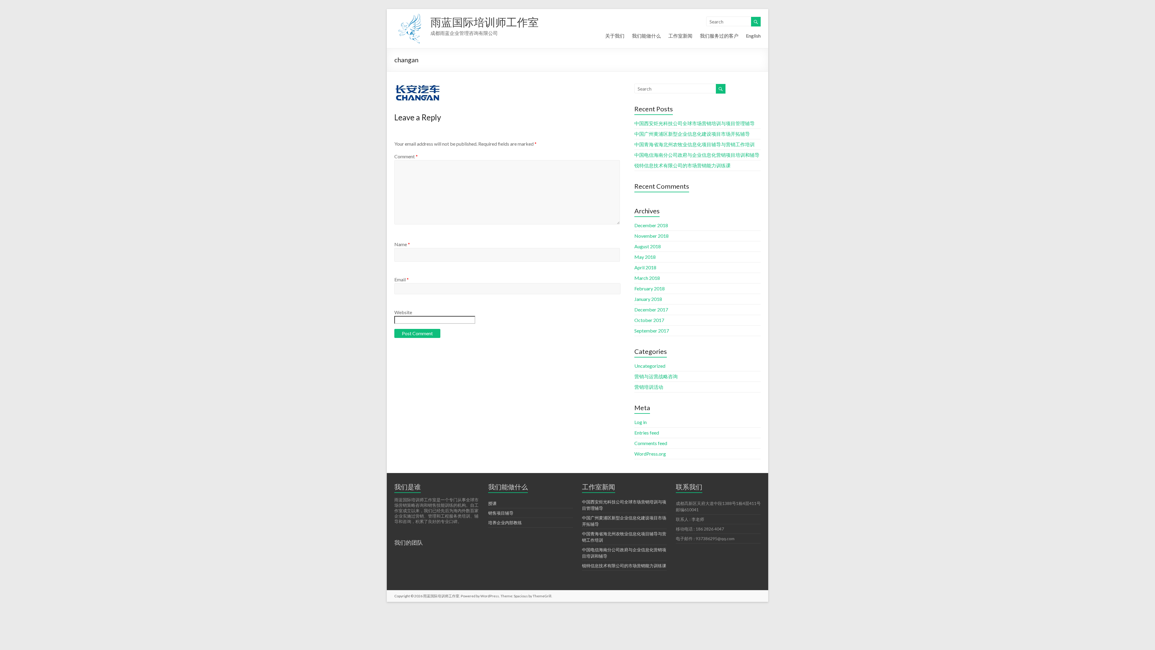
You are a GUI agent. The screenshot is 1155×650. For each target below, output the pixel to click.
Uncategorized (649, 366)
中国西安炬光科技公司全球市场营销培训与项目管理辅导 (694, 123)
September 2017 (651, 330)
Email (401, 279)
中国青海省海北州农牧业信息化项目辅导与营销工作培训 (694, 144)
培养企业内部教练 (505, 522)
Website (403, 312)
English (753, 36)
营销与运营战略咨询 (656, 376)
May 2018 (645, 257)
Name (402, 244)
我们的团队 (408, 542)
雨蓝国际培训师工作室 (484, 22)
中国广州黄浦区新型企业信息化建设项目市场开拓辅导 (692, 134)
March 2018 (647, 278)
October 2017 (649, 320)
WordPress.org (650, 454)
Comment (406, 156)
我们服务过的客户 (719, 36)
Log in (640, 422)
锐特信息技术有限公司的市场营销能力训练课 (682, 165)
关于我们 (614, 36)
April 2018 (645, 267)
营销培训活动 (648, 387)
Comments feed (650, 443)
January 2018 (648, 299)
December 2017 (651, 309)
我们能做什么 (646, 36)
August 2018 (647, 246)
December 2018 (651, 225)
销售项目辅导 (500, 512)
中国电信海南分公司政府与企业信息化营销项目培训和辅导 (696, 155)
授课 (492, 503)
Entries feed (646, 432)
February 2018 (649, 288)
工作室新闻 (680, 36)
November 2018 (651, 236)
